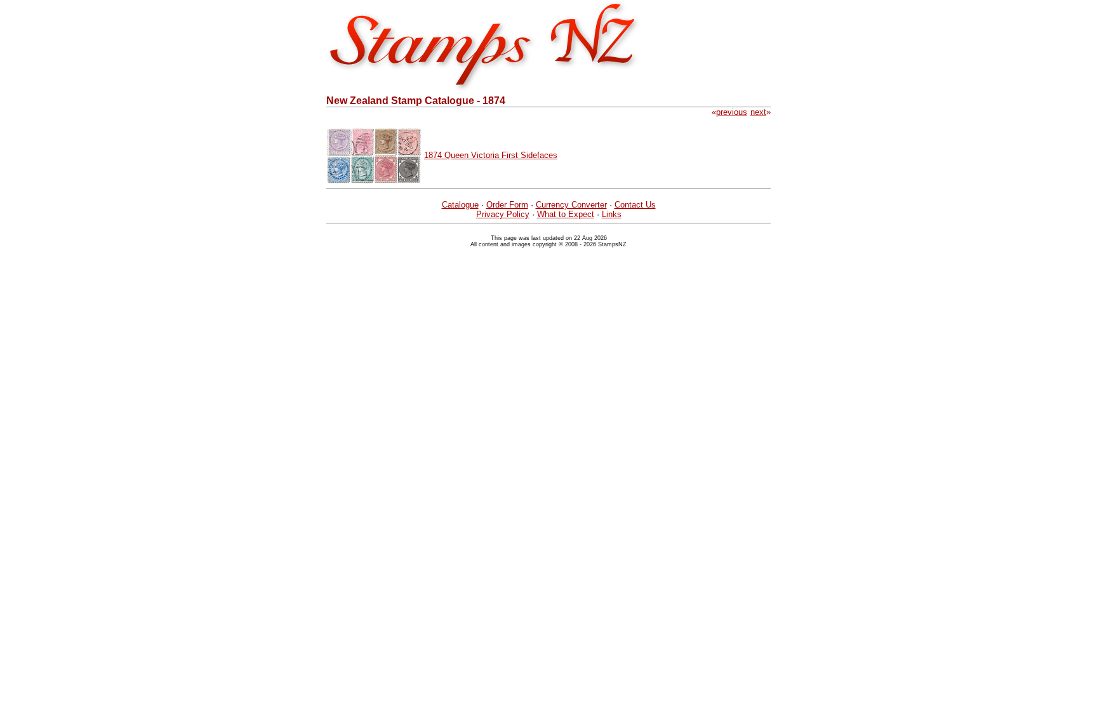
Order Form (507, 204)
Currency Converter (571, 204)
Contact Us (635, 204)
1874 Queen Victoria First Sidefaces (490, 155)
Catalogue (460, 204)
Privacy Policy (502, 214)
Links (612, 214)
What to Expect (565, 214)
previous (731, 112)
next (758, 112)
